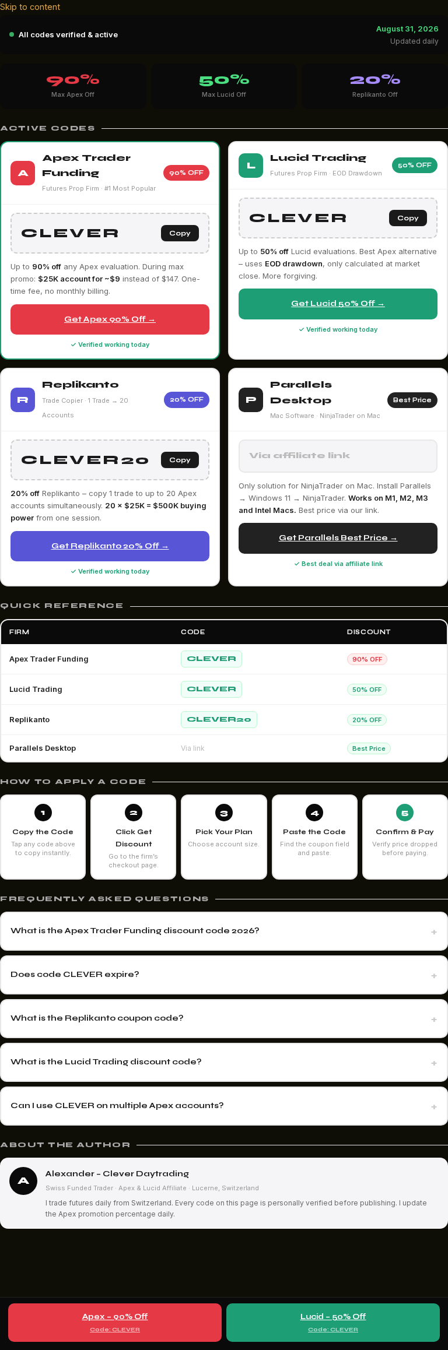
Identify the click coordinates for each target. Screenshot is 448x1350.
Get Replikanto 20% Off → (110, 546)
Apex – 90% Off (115, 1322)
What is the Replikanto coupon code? (97, 1018)
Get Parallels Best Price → (338, 538)
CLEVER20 (219, 719)
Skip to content (30, 7)
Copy (180, 233)
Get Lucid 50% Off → (338, 303)
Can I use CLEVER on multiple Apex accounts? (117, 1105)
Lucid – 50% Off (333, 1322)
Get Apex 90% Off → (110, 319)
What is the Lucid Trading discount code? (106, 1062)
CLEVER (211, 659)
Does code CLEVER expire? (74, 974)
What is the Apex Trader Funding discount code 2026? (135, 931)
